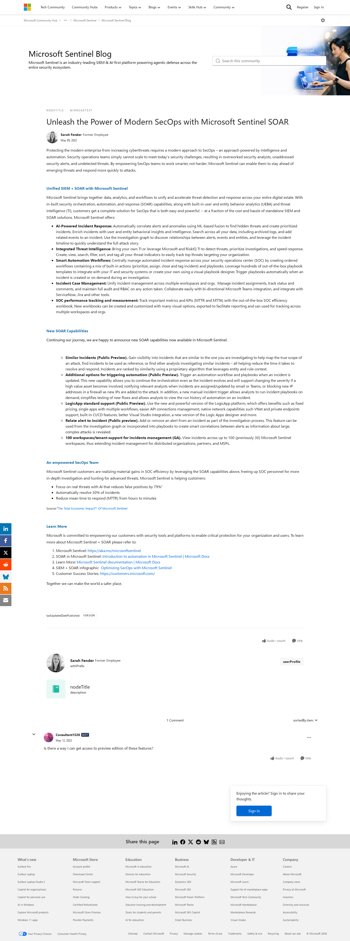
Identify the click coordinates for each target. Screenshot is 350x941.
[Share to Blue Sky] (206, 841)
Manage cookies (193, 933)
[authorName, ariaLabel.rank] (52, 137)
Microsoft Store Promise (87, 912)
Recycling (273, 933)
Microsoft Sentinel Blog (116, 20)
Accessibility (290, 912)
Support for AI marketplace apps (249, 889)
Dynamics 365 (183, 882)
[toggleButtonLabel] (323, 20)
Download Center (83, 874)
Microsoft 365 (183, 889)
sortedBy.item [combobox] (303, 720)
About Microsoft (292, 874)
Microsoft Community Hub (40, 20)
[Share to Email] (222, 841)
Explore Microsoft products (33, 912)
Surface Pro (24, 866)
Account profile (81, 866)
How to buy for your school (140, 897)
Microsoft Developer (242, 874)
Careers (287, 866)
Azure (233, 866)
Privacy (174, 933)
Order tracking (81, 897)
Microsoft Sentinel (85, 20)
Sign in (254, 810)
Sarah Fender (71, 134)
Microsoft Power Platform (189, 897)
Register (303, 7)
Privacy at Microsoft (294, 889)
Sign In (319, 7)
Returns (77, 889)
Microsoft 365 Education (139, 889)
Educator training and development (145, 904)
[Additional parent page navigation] (65, 20)
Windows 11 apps (28, 920)
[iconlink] (55, 689)
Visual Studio (238, 920)
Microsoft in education (138, 866)
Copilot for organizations (32, 889)
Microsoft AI (182, 866)
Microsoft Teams (184, 904)
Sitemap (133, 933)
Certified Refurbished (85, 904)
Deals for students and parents (143, 912)
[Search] (289, 7)
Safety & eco (254, 933)
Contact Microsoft (153, 933)
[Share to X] (190, 841)
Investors (288, 897)
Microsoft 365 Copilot (187, 912)
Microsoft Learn (239, 882)
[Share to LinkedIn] (174, 841)
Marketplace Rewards (243, 912)
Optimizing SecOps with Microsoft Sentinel (136, 567)
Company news (291, 882)
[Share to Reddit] (198, 841)
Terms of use (215, 933)
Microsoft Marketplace (243, 904)
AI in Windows (26, 904)
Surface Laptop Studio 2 (31, 882)
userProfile (291, 661)
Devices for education (137, 874)
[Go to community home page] (27, 7)
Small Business (183, 920)
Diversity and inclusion (296, 904)
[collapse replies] (34, 734)
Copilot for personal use (31, 897)
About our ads (293, 933)
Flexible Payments (83, 920)
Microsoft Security (185, 874)
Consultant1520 (68, 734)
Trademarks (235, 933)
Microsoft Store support (86, 882)
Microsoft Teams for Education (142, 882)
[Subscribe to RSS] (214, 841)
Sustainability (291, 920)
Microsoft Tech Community (245, 897)
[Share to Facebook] (182, 841)
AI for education (134, 920)
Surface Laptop (26, 874)
